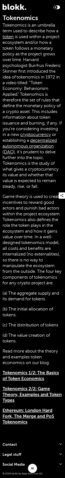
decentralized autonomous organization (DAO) (30, 146)
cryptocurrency (35, 134)
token (8, 37)
